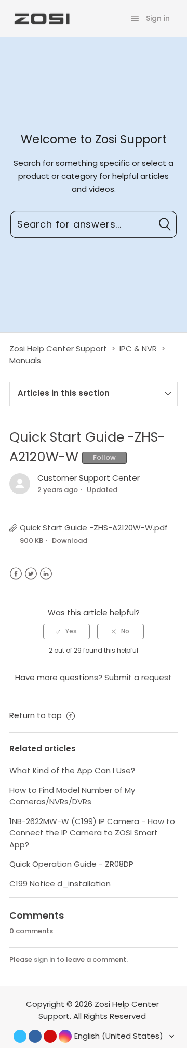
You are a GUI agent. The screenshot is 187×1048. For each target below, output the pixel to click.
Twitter (30, 573)
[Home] (41, 17)
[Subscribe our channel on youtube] (50, 1036)
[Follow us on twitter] (20, 1036)
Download (69, 541)
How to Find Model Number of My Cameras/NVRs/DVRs (72, 796)
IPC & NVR (138, 348)
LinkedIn (45, 573)
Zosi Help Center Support (58, 348)
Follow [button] (104, 457)
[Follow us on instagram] (65, 1036)
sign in (44, 959)
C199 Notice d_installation (60, 883)
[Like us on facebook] (35, 1036)
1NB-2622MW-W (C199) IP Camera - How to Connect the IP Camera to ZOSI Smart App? (92, 833)
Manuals (25, 360)
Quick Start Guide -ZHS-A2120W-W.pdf (94, 527)
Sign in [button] (158, 18)
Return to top (36, 715)
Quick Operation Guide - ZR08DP (71, 863)
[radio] (66, 631)
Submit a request (138, 677)
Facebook (15, 573)
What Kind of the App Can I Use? (72, 770)
